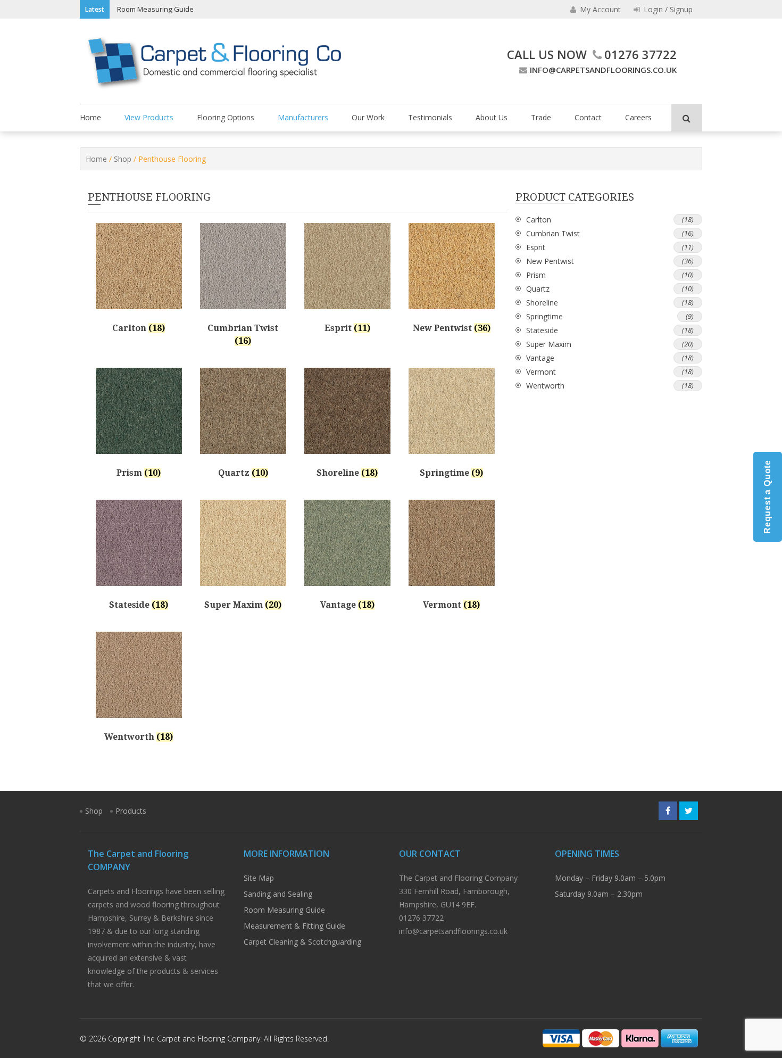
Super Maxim (548, 344)
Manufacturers (303, 117)
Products (130, 811)
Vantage (540, 358)
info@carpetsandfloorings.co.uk (603, 69)
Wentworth (545, 386)
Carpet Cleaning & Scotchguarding (302, 942)
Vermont (541, 372)
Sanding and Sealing (278, 894)
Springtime (544, 316)
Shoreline (542, 302)
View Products (148, 117)
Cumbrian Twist (553, 233)
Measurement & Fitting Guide (294, 926)
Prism (536, 275)
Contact (588, 117)
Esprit (535, 247)
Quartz (538, 289)
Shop (122, 159)
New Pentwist (550, 261)
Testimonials (430, 117)
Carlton (538, 219)
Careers (638, 117)
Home (90, 117)
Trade (541, 117)
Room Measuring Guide (155, 9)
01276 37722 (640, 54)
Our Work (368, 117)
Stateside (542, 330)
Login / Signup (667, 9)
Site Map (259, 878)
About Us (492, 117)
